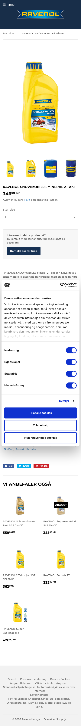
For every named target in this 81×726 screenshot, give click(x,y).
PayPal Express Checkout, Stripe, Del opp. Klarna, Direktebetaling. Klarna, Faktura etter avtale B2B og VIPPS (39, 702)
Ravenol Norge (31, 719)
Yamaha (31, 449)
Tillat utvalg (40, 425)
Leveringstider (39, 694)
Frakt (27, 199)
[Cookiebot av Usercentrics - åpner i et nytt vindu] (60, 285)
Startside (8, 33)
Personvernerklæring (33, 679)
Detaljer (64, 401)
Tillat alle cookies (40, 412)
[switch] (71, 362)
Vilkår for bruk (44, 682)
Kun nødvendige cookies (40, 437)
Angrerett (62, 682)
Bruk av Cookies (60, 679)
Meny (11, 4)
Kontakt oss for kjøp (23, 250)
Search (12, 679)
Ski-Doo (8, 449)
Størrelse (9, 209)
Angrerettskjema (20, 682)
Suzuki (19, 449)
